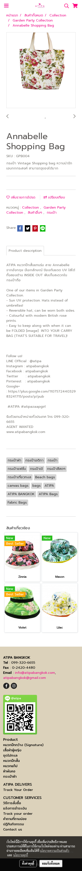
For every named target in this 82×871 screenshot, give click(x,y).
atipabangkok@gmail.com (24, 677)
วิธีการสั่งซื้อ (12, 803)
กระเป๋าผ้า (10, 776)
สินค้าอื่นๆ (35, 212)
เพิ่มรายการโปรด (22, 197)
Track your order (18, 813)
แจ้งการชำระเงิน (15, 808)
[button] (65, 6)
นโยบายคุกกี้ (20, 855)
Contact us (12, 829)
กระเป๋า (52, 212)
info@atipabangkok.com (35, 672)
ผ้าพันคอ (9, 771)
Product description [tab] (25, 250)
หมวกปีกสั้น (11, 760)
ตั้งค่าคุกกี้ (28, 863)
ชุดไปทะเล (10, 755)
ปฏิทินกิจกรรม (13, 824)
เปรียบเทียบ (56, 197)
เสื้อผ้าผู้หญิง (12, 750)
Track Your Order (18, 789)
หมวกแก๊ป (10, 766)
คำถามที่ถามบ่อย (14, 818)
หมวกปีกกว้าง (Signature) (23, 745)
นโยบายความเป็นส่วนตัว (54, 850)
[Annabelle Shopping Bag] (41, 70)
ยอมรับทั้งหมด (51, 863)
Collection (31, 207)
